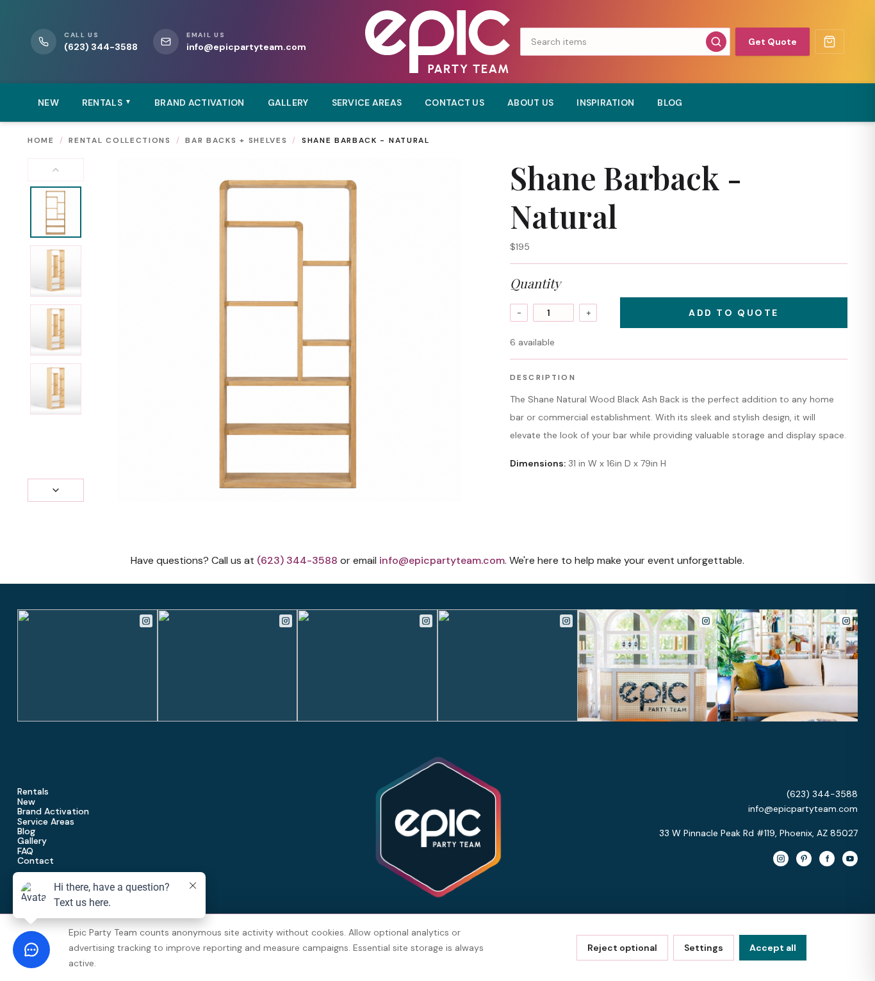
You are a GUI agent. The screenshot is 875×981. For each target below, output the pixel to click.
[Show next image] (56, 490)
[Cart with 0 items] (829, 41)
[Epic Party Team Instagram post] (87, 665)
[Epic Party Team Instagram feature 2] (787, 665)
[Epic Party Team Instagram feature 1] (648, 665)
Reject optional (622, 947)
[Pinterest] (804, 858)
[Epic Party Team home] (437, 41)
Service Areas (367, 102)
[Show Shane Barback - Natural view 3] (55, 330)
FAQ (25, 851)
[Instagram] (781, 858)
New (48, 102)
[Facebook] (827, 858)
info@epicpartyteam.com (442, 560)
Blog (669, 102)
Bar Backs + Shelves (236, 140)
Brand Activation (199, 102)
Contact (35, 861)
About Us (530, 102)
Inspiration (605, 102)
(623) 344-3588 (297, 560)
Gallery (288, 102)
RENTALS (106, 102)
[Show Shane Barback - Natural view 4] (55, 389)
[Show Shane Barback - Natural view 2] (55, 271)
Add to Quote (733, 312)
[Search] (716, 41)
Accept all (772, 947)
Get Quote (772, 41)
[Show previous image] (56, 169)
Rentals (33, 791)
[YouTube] (850, 858)
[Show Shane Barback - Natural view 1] (55, 212)
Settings (703, 947)
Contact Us (454, 102)
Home (41, 140)
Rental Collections (119, 140)
